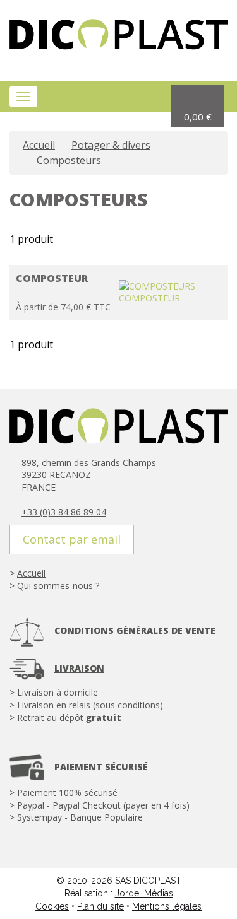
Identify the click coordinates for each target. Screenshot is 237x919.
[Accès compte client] (154, 97)
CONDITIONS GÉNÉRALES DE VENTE (135, 630)
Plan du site (100, 906)
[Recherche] (130, 97)
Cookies (52, 906)
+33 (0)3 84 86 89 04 (63, 512)
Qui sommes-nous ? (58, 586)
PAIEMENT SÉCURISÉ (101, 767)
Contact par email (72, 539)
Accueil (39, 145)
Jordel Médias (144, 893)
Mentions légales (167, 906)
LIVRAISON (79, 668)
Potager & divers (110, 145)
